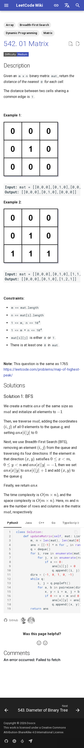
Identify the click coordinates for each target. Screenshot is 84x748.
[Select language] (66, 5)
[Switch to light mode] (56, 5)
